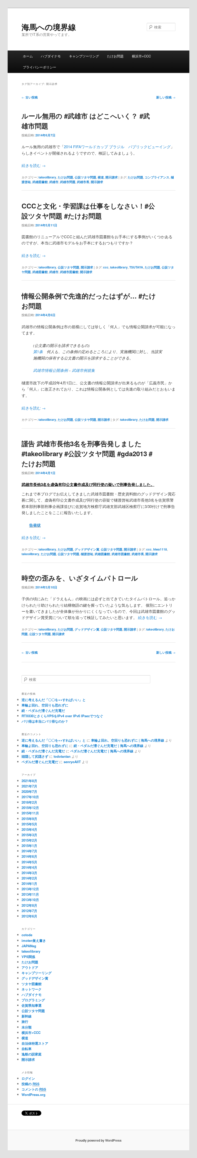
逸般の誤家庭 (32, 1054)
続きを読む (34, 165)
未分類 (27, 1027)
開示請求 (111, 177)
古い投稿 (30, 97)
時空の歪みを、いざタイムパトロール (80, 578)
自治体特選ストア (35, 1043)
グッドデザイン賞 (87, 549)
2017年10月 (30, 796)
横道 (101, 177)
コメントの (34, 1089)
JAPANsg (29, 945)
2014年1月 (29, 883)
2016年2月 (29, 802)
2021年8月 (29, 780)
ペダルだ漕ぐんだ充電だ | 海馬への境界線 (101, 750)
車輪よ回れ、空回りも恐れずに (45, 705)
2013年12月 (30, 888)
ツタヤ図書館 (32, 983)
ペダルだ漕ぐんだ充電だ (40, 761)
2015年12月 (30, 807)
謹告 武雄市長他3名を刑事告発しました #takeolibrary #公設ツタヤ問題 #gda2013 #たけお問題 (87, 453)
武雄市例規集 (83, 370)
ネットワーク (32, 989)
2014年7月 (29, 850)
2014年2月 (29, 878)
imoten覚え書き (34, 940)
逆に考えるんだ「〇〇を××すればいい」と (54, 699)
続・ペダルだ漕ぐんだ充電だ (43, 710)
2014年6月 (29, 856)
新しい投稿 (165, 97)
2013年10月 (30, 899)
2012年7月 (29, 910)
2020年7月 (29, 791)
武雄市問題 (67, 181)
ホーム (28, 56)
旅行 (25, 1021)
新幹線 (27, 1016)
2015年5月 (29, 824)
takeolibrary (47, 177)
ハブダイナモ (51, 56)
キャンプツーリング (84, 56)
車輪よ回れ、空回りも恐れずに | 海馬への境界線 (127, 740)
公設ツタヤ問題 (85, 177)
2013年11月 (30, 894)
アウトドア (30, 967)
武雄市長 (83, 181)
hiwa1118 (160, 549)
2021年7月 (29, 786)
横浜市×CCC (141, 56)
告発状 (35, 525)
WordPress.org (33, 1094)
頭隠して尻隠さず (35, 756)
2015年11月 (30, 813)
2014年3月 (29, 872)
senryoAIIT (72, 761)
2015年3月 (29, 834)
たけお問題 (115, 56)
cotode (27, 934)
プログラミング (33, 999)
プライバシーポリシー (39, 67)
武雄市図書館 (69, 271)
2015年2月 (29, 840)
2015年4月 (29, 829)
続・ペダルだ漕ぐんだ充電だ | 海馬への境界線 (108, 745)
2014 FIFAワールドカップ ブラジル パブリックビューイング (117, 146)
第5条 (38, 351)
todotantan (62, 756)
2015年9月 (29, 818)
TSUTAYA (136, 267)
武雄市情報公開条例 (50, 370)
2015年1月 (29, 845)
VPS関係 (28, 956)
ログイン (28, 1078)
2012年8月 (29, 905)
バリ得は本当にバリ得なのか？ (45, 721)
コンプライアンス (157, 177)
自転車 (27, 1048)
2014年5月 (29, 862)
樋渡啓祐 (87, 554)
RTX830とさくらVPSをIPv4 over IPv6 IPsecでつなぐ (62, 715)
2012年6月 (29, 916)
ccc (106, 267)
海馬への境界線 (49, 26)
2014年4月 (29, 867)
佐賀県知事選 (32, 1005)
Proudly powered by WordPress (98, 1140)
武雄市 (53, 181)
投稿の (31, 1083)
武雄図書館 (40, 181)
